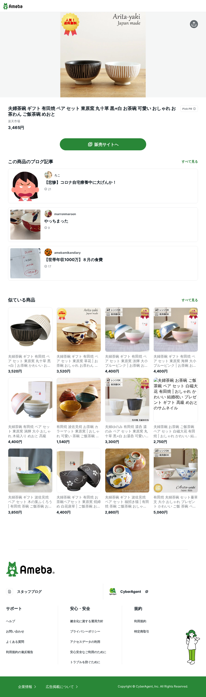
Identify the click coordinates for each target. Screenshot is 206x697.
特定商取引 (141, 631)
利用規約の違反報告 (19, 652)
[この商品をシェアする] (194, 24)
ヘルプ (10, 621)
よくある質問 (15, 642)
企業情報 (25, 686)
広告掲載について (60, 686)
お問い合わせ (15, 631)
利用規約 (140, 621)
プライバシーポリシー (85, 631)
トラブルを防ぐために (85, 662)
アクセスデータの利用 (85, 642)
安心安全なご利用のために (88, 652)
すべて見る (190, 161)
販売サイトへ (106, 144)
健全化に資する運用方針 (86, 621)
